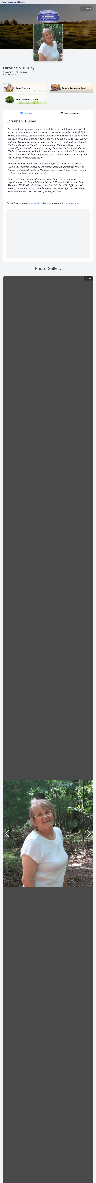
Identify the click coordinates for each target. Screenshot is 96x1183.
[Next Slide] (88, 833)
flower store (72, 203)
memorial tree (36, 203)
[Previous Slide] (7, 833)
